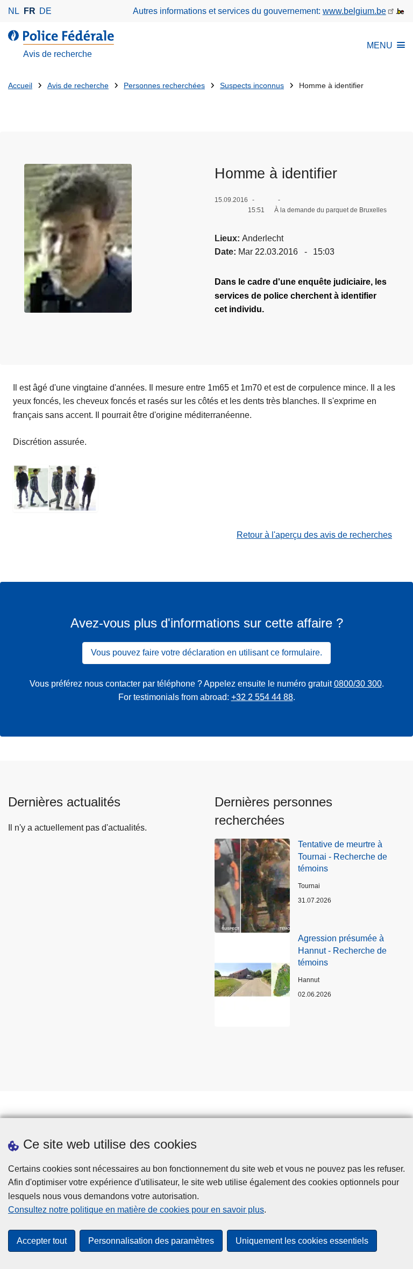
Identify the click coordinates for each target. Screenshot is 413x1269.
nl (13, 11)
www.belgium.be (354, 11)
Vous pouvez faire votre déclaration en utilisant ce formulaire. (206, 652)
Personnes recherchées (164, 86)
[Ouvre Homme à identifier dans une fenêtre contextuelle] (78, 238)
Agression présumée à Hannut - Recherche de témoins (342, 950)
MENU (380, 45)
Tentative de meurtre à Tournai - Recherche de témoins (342, 856)
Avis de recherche (78, 86)
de (45, 11)
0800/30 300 (358, 683)
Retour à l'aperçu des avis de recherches (314, 534)
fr (29, 11)
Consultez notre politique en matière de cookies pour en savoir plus (136, 1209)
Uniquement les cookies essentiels (302, 1240)
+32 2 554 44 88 (262, 697)
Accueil (20, 86)
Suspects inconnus (252, 86)
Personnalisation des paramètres (151, 1240)
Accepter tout (42, 1240)
